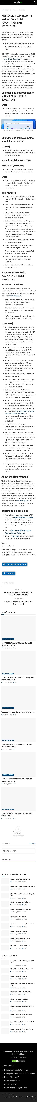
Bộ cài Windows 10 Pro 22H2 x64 (20, 879)
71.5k (25, 881)
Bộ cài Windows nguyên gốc (15, 1088)
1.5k (24, 965)
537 (24, 988)
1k (24, 1017)
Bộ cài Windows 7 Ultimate (18, 916)
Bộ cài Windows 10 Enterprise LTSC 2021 (22, 886)
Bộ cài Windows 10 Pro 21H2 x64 (20, 946)
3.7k (24, 1001)
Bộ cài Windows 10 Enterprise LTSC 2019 (22, 924)
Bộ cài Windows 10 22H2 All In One (20, 909)
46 (15, 714)
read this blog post (22, 501)
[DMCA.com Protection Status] (18, 1061)
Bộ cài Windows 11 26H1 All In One (20, 902)
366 (24, 994)
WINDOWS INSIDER (20, 10)
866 (24, 1024)
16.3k (25, 934)
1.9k (24, 978)
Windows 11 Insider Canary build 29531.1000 (17, 712)
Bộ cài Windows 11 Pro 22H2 (19, 931)
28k (24, 898)
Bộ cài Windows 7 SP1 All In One (20, 938)
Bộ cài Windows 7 (11, 1077)
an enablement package (12, 59)
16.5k (25, 926)
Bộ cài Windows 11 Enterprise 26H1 (21, 992)
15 (15, 682)
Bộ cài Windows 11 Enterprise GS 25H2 (22, 1022)
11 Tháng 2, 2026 (7, 784)
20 (15, 648)
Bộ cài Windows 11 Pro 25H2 (19, 999)
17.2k (25, 919)
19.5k (25, 912)
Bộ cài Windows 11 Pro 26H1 (19, 976)
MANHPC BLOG (10, 1094)
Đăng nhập (32, 843)
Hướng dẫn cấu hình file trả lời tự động (19, 1074)
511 (24, 971)
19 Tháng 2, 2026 (7, 714)
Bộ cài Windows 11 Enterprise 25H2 (21, 1014)
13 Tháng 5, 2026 (16, 881)
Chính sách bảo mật (22, 1097)
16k (24, 941)
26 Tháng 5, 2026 (16, 965)
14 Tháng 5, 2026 (16, 898)
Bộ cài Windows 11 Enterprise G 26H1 (21, 969)
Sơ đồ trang (32, 1097)
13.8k (25, 948)
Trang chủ (7, 1097)
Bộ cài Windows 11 (12, 1084)
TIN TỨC (11, 10)
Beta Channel (9, 583)
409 (24, 1031)
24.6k (25, 904)
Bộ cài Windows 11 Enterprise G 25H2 (21, 1029)
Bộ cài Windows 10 (12, 1081)
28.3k (25, 889)
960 (24, 1010)
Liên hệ (13, 1097)
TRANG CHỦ (4, 10)
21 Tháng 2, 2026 (7, 648)
